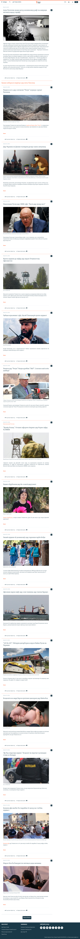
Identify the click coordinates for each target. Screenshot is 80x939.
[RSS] (59, 928)
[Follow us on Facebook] (44, 928)
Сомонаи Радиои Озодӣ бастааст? (9, 929)
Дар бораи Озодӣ (5, 927)
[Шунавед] (73, 2)
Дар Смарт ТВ (24, 931)
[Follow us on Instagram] (50, 928)
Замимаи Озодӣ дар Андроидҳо (28, 927)
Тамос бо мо (4, 934)
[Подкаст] (62, 928)
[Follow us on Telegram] (56, 928)
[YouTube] (69, 2)
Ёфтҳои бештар (27, 917)
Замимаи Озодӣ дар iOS (26, 929)
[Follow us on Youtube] (47, 928)
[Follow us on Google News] (41, 928)
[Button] (10, 78)
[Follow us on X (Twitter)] (53, 928)
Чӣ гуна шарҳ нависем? (7, 931)
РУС (65, 2)
